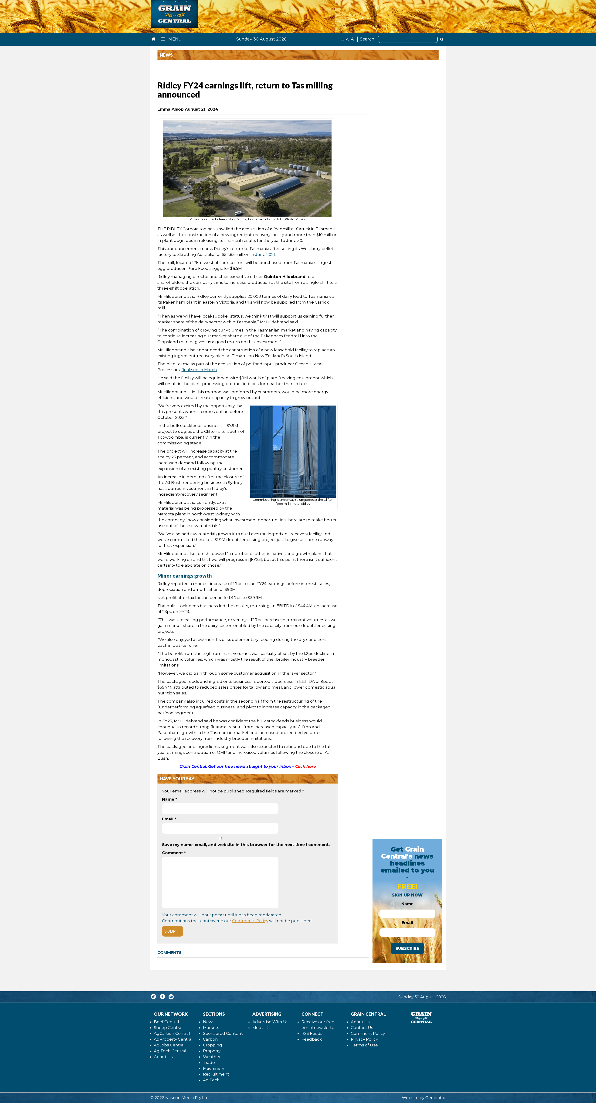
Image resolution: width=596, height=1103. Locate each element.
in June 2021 (262, 254)
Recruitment (216, 1074)
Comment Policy (368, 1033)
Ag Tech (211, 1080)
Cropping (212, 1045)
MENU (174, 39)
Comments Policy (250, 920)
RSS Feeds (311, 1033)
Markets (211, 1027)
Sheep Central (168, 1027)
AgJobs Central (169, 1045)
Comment (174, 852)
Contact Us (362, 1027)
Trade (209, 1062)
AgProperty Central (173, 1039)
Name (169, 799)
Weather (212, 1056)
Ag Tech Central (170, 1051)
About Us (163, 1056)
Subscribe (407, 948)
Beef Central (166, 1021)
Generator (435, 1097)
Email (169, 819)
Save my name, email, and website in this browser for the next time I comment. (246, 844)
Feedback (311, 1039)
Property (211, 1051)
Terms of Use (364, 1045)
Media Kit (261, 1027)
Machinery (213, 1068)
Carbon (210, 1039)
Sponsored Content (223, 1033)
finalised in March (199, 369)
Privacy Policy (364, 1039)
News (208, 1021)
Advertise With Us (270, 1021)
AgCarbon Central (172, 1033)
